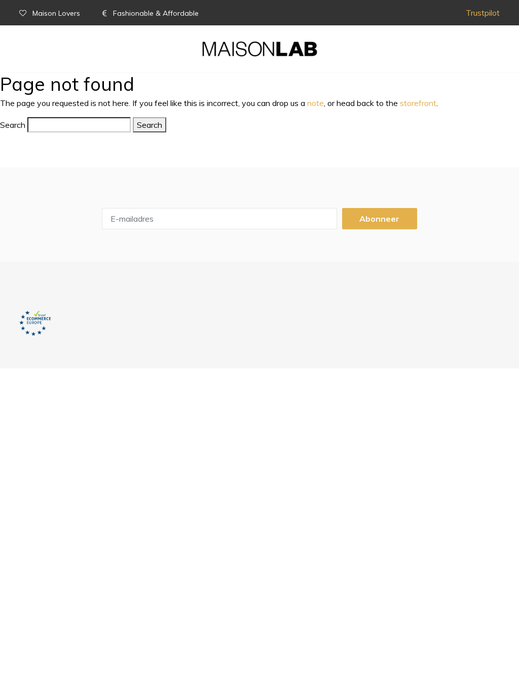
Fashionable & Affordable (155, 13)
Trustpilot (483, 13)
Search (12, 125)
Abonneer (379, 219)
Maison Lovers (56, 13)
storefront (418, 103)
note (315, 103)
